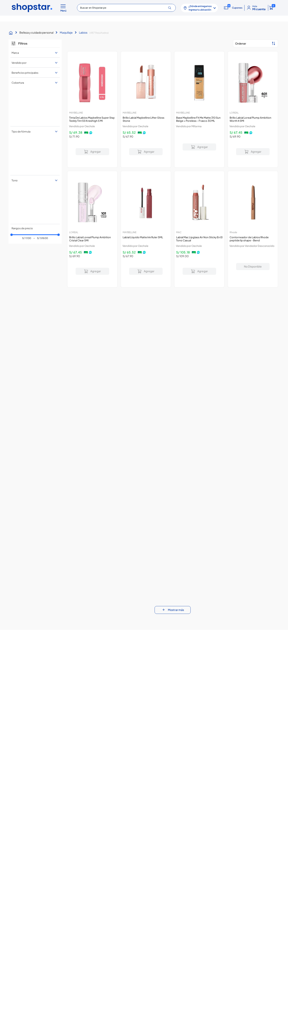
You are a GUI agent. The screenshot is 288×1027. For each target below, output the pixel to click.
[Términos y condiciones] (73, 938)
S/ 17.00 (26, 121)
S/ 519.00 (40, 121)
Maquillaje (66, 32)
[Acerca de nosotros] (26, 938)
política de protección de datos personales (209, 919)
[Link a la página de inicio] (11, 33)
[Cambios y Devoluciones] (214, 938)
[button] (64, 8)
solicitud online (117, 989)
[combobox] (126, 8)
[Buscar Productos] (171, 8)
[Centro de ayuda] (167, 938)
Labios (83, 32)
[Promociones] (261, 938)
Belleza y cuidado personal (36, 32)
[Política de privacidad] (120, 938)
